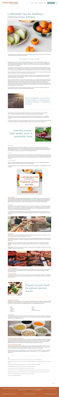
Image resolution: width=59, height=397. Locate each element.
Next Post (54, 383)
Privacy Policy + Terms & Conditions (29, 393)
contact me (39, 351)
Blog (45, 2)
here (36, 150)
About (36, 2)
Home (32, 2)
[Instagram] (56, 3)
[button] (51, 3)
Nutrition (9, 19)
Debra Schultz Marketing (53, 393)
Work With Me (40, 2)
